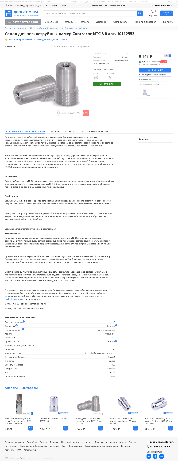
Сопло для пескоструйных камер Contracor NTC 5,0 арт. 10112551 (88, 421)
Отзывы (69, 21)
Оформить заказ (167, 13)
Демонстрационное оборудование (101, 446)
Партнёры (32, 442)
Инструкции (11, 446)
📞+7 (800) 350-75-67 (158, 446)
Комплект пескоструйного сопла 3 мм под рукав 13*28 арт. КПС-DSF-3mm (18, 421)
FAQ (19, 450)
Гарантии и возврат (145, 21)
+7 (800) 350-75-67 (117, 5)
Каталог (20, 28)
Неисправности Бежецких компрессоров (39, 446)
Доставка (101, 21)
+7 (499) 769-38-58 (99, 5)
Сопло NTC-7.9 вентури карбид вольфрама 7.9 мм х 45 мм (123, 421)
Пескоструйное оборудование (44, 28)
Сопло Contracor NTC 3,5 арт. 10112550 (53, 419)
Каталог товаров (25, 22)
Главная (8, 28)
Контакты (168, 21)
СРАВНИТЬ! (109, 84)
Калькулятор (30, 450)
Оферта (132, 442)
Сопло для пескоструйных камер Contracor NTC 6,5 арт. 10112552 (159, 421)
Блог (64, 446)
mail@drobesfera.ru (14, 299)
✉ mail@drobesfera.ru (162, 5)
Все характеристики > (101, 64)
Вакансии (126, 446)
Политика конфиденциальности (110, 442)
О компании (51, 21)
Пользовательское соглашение (76, 442)
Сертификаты (120, 21)
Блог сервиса (75, 446)
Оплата (85, 21)
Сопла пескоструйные (75, 28)
